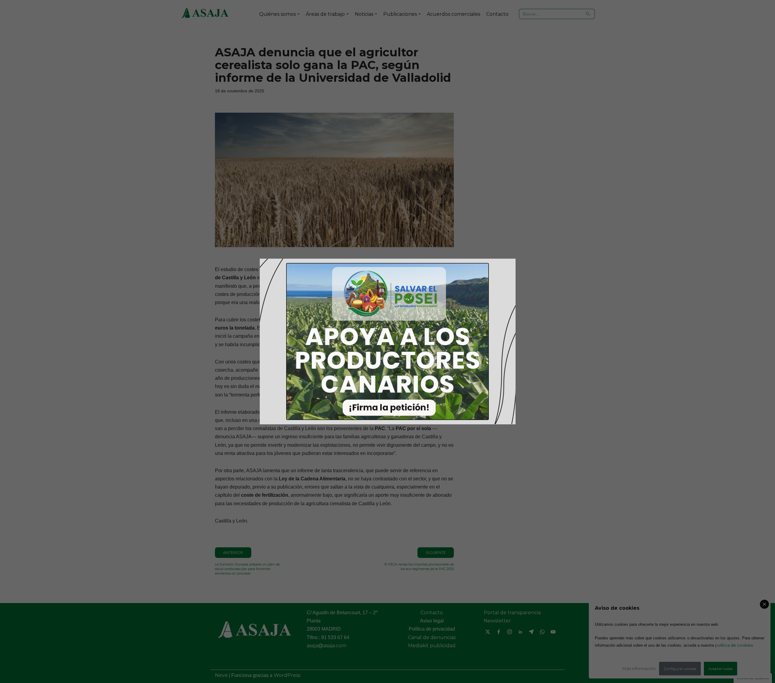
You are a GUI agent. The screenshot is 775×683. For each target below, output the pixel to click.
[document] (387, 341)
